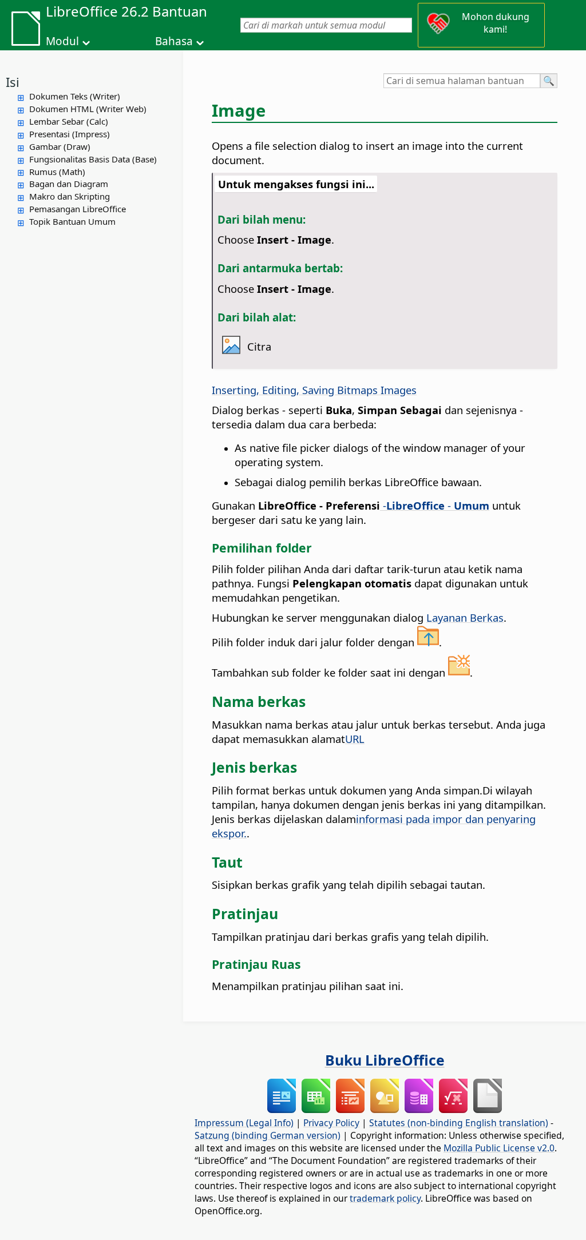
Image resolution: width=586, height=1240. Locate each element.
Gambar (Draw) (59, 146)
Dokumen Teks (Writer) (74, 96)
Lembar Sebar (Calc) (68, 121)
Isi (12, 81)
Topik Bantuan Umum (72, 221)
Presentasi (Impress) (69, 134)
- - (434, 505)
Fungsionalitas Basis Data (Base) (93, 159)
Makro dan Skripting (69, 196)
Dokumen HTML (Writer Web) (87, 108)
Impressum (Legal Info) (244, 1122)
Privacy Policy (331, 1122)
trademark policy (385, 1198)
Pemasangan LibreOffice (77, 208)
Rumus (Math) (57, 171)
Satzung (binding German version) (267, 1135)
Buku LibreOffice (385, 1060)
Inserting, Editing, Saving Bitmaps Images (314, 390)
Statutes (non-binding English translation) (458, 1122)
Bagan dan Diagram (68, 183)
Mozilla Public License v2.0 (499, 1148)
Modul (62, 41)
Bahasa (174, 41)
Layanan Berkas (465, 617)
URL (355, 739)
